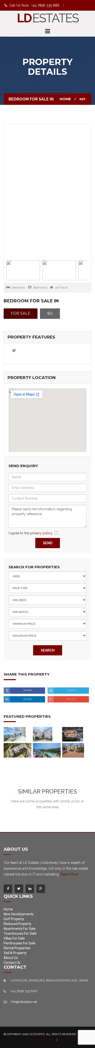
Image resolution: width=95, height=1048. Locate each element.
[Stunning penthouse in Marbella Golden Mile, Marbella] (47, 750)
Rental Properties (17, 948)
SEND (47, 543)
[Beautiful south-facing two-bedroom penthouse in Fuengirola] (15, 734)
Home (65, 99)
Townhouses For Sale (20, 933)
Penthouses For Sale (19, 943)
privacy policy (41, 533)
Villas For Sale (14, 938)
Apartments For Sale (20, 929)
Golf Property (14, 919)
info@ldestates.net (23, 1002)
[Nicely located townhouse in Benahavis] (73, 750)
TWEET (71, 690)
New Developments (19, 914)
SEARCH (48, 650)
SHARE (27, 690)
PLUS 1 (71, 699)
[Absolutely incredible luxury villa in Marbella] (72, 734)
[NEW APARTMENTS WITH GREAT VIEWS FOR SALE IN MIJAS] (17, 750)
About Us (11, 958)
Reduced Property (17, 924)
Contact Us (12, 963)
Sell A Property (15, 953)
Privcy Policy (67, 1040)
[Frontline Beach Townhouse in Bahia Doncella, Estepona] (42, 734)
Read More (69, 874)
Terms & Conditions (41, 1040)
